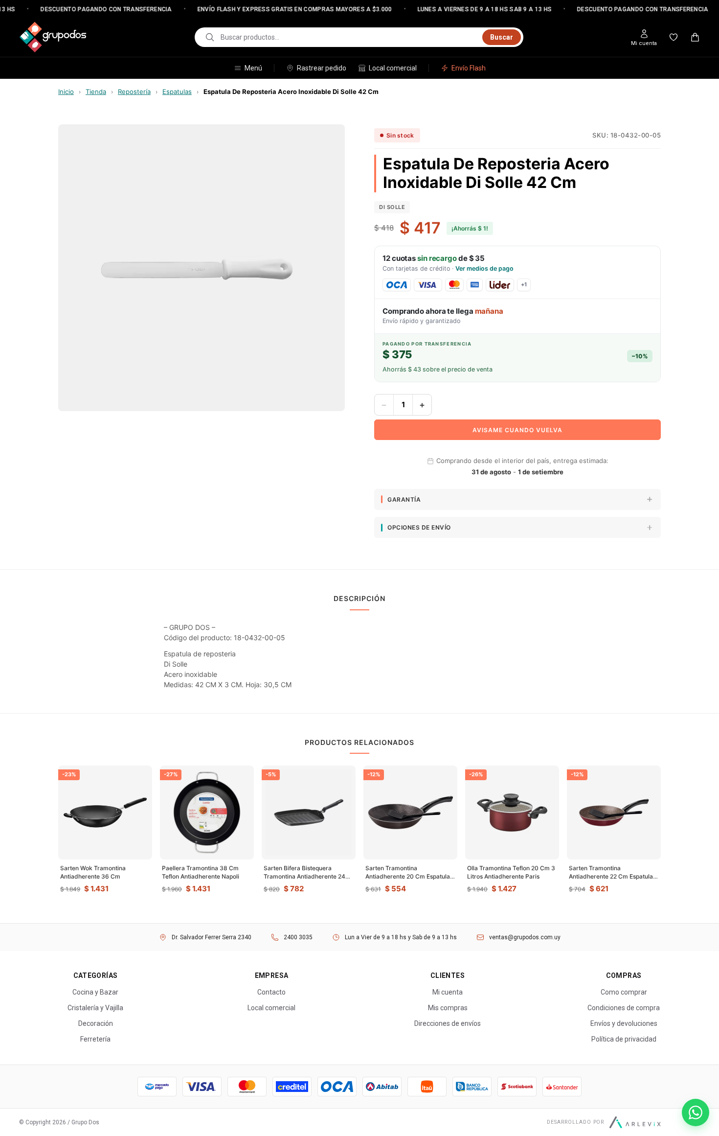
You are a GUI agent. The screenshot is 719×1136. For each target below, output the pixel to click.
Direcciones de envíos (447, 1023)
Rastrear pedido (321, 68)
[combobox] (348, 37)
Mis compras (448, 1008)
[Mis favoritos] (673, 37)
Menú (253, 68)
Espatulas (177, 91)
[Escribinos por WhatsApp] (695, 1112)
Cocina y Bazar (95, 992)
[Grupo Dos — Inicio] (53, 37)
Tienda (96, 91)
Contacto (271, 992)
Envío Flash (468, 68)
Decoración (95, 1023)
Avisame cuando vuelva (517, 430)
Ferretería (95, 1039)
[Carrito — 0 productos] (695, 37)
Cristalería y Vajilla (95, 1008)
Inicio (66, 91)
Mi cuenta (447, 992)
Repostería (134, 91)
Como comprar (624, 992)
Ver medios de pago (484, 268)
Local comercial (393, 68)
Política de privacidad (623, 1039)
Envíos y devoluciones (623, 1023)
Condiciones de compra (623, 1008)
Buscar (501, 37)
